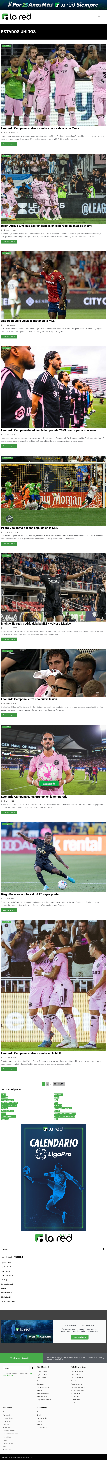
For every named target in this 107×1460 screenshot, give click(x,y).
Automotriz (6, 1415)
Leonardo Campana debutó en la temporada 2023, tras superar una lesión (49, 430)
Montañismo (7, 1437)
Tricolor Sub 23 (42, 1396)
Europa (39, 1421)
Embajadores (7, 458)
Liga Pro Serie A (42, 1371)
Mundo (73, 1403)
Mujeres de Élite (8, 1443)
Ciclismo (6, 1424)
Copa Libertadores (43, 1381)
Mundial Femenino (77, 1393)
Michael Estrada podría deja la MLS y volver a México (36, 623)
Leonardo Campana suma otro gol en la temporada (34, 796)
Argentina (40, 1412)
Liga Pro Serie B (42, 1374)
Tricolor (39, 1390)
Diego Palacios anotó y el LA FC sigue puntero (31, 894)
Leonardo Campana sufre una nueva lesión (29, 699)
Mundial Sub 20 (76, 1400)
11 (55, 1084)
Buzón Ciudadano (80, 1337)
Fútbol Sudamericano (78, 1387)
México (39, 1424)
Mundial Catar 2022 (77, 1390)
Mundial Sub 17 (76, 1396)
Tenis (4, 1446)
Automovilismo (8, 1418)
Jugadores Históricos (44, 1400)
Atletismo (6, 1412)
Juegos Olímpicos (9, 1431)
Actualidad (7, 46)
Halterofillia (7, 1427)
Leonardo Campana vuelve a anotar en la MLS (31, 1053)
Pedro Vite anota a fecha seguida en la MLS (29, 528)
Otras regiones (41, 1427)
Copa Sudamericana (77, 1381)
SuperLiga (40, 1384)
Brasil (39, 1415)
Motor (5, 1440)
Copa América (75, 1374)
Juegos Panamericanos (10, 1434)
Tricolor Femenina (43, 1393)
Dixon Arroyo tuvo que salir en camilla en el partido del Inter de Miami (46, 226)
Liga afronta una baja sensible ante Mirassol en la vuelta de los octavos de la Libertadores (74, 1358)
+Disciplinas (7, 1449)
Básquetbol (7, 1421)
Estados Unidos (42, 1418)
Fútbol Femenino (76, 1384)
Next (60, 1084)
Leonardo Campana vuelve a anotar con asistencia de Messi (40, 128)
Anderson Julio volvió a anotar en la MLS (28, 320)
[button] (99, 17)
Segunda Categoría (43, 1387)
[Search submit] (103, 1249)
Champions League (77, 1371)
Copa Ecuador (41, 1378)
